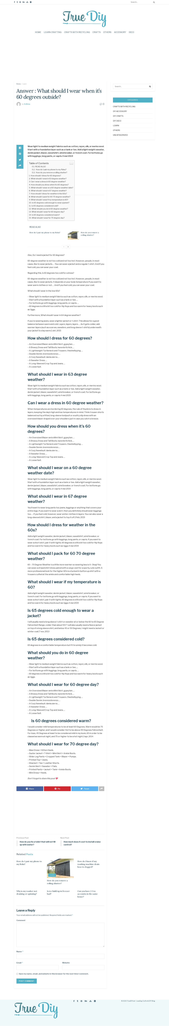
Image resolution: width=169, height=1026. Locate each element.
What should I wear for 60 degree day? (48, 212)
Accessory (120, 32)
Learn (25, 84)
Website (66, 963)
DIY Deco (117, 121)
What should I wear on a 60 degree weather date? (52, 187)
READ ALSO (40, 166)
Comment (20, 920)
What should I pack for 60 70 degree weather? (50, 197)
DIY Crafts (118, 116)
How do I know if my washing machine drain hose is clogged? (88, 864)
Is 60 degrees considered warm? (46, 215)
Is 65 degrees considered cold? (44, 206)
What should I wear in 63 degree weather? (49, 178)
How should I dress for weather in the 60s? (49, 193)
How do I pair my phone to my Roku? (50, 169)
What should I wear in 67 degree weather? (49, 190)
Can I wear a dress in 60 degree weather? (48, 181)
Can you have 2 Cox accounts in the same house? (87, 894)
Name (19, 951)
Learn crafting (52, 32)
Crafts (97, 32)
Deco (131, 32)
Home (38, 32)
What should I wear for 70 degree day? (48, 218)
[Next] (68, 247)
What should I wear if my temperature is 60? (49, 200)
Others (107, 32)
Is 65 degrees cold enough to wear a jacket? (50, 202)
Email (19, 963)
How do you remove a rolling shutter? (51, 172)
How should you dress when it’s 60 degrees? (50, 184)
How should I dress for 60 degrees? (46, 175)
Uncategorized (120, 135)
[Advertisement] (84, 60)
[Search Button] (153, 2)
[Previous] (64, 247)
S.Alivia (27, 104)
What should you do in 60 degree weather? (50, 209)
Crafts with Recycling (77, 32)
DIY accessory (120, 111)
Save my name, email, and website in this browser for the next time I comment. (54, 974)
